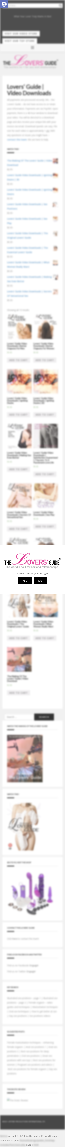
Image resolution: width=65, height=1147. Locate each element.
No (40, 580)
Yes (25, 580)
